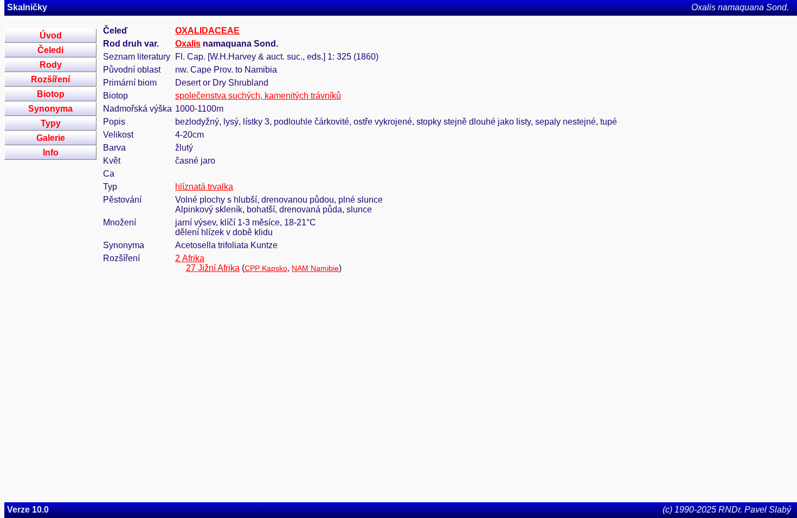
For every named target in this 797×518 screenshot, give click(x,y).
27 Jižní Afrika (213, 268)
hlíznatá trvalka (204, 186)
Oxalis (188, 43)
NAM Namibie (315, 268)
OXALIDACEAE (207, 30)
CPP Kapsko (266, 268)
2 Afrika (189, 258)
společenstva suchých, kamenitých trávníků (258, 95)
